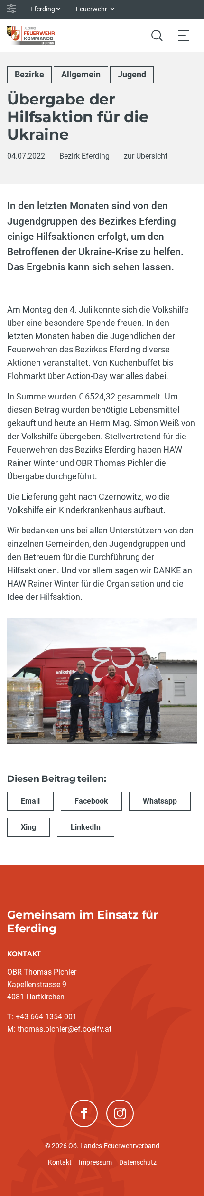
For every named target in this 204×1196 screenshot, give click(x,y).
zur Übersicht (145, 156)
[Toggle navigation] (183, 35)
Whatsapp (160, 801)
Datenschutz (138, 1162)
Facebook (91, 801)
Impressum (95, 1162)
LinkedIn (86, 827)
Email (30, 801)
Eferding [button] (42, 9)
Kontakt (60, 1162)
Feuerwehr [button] (92, 9)
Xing (28, 827)
